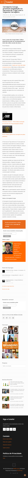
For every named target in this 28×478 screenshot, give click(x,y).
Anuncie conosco (7, 444)
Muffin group (16, 468)
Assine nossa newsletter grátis (10, 302)
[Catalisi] (8, 2)
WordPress (19, 470)
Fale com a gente (7, 442)
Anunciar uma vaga (5, 289)
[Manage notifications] (25, 475)
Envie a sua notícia (7, 439)
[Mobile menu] (2, 2)
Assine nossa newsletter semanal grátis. (13, 230)
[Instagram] (15, 473)
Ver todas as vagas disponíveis (8, 286)
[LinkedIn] (14, 473)
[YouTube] (12, 473)
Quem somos (6, 447)
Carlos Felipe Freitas (17, 15)
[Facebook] (10, 473)
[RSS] (17, 473)
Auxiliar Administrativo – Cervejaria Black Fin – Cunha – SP (12, 275)
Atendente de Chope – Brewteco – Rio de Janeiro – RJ (15, 270)
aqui (4, 458)
